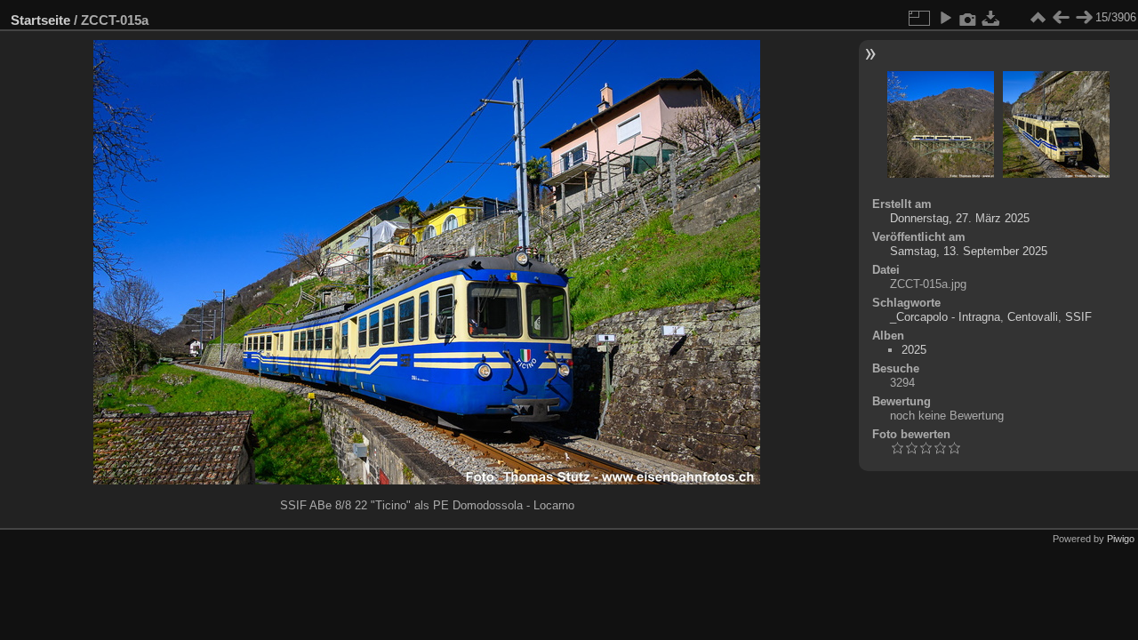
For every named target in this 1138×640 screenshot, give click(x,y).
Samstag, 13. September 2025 (968, 251)
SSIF (1078, 317)
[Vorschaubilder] (1037, 17)
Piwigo (1120, 538)
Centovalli (1032, 317)
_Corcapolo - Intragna (945, 317)
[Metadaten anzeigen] (968, 17)
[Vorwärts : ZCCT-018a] (1083, 17)
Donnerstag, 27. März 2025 (960, 218)
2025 (914, 349)
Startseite (40, 20)
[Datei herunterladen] (991, 17)
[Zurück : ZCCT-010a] (1060, 17)
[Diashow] (945, 17)
